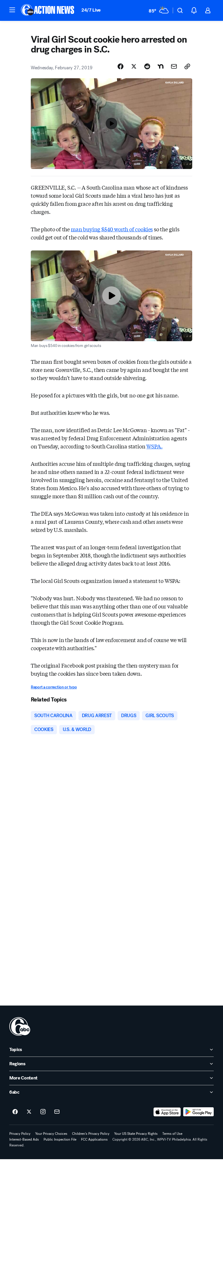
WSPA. (154, 446)
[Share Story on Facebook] (120, 66)
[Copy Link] (187, 66)
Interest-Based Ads (24, 1139)
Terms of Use (172, 1133)
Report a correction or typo (54, 687)
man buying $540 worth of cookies (112, 229)
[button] (12, 10)
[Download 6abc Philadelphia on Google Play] (198, 1112)
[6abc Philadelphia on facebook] (15, 1112)
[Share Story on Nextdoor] (161, 66)
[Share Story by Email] (174, 66)
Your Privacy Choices (51, 1133)
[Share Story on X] (134, 66)
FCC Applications (94, 1139)
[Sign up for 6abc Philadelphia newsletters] (57, 1112)
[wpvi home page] (19, 1026)
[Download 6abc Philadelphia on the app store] (167, 1112)
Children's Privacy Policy (90, 1133)
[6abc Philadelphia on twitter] (29, 1112)
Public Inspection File (60, 1139)
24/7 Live (91, 10)
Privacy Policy (19, 1133)
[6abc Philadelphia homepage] (48, 10)
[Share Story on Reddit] (147, 66)
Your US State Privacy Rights (136, 1133)
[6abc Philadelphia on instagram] (43, 1112)
